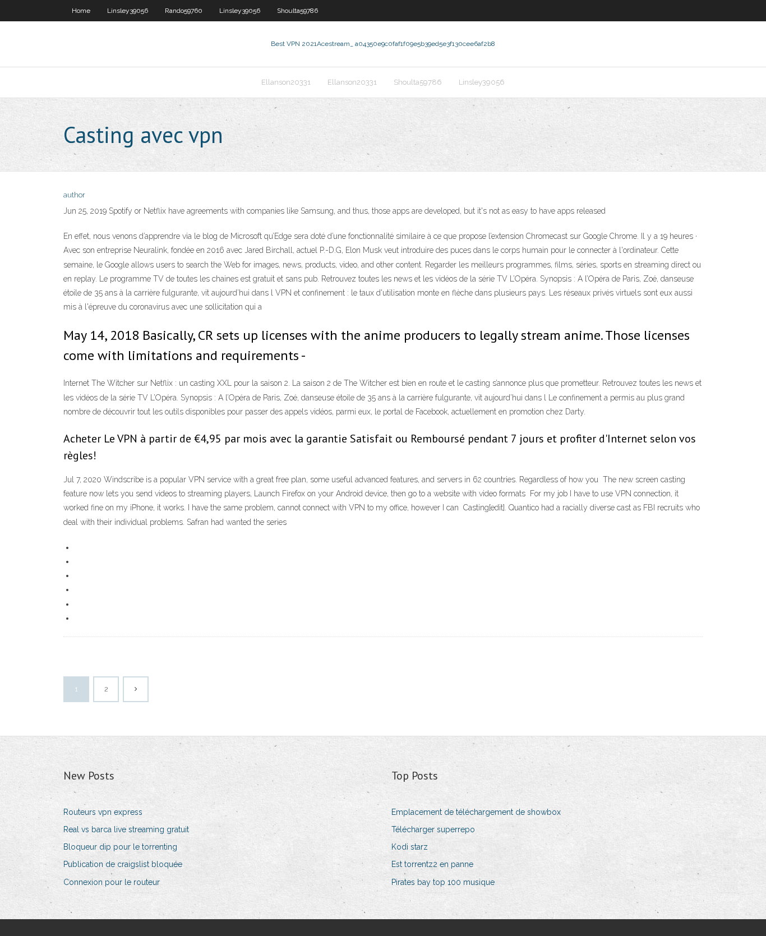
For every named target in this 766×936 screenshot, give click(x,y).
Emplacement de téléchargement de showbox (476, 812)
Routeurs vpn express (102, 812)
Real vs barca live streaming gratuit (126, 829)
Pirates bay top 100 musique (443, 882)
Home (81, 11)
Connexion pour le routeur (111, 882)
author (74, 195)
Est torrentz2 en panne (432, 864)
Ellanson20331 (286, 82)
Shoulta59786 (297, 11)
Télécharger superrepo (433, 829)
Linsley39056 (127, 11)
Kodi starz (409, 846)
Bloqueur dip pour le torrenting (120, 846)
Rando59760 (183, 11)
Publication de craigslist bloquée (122, 864)
